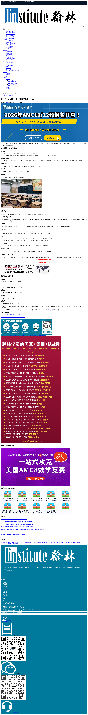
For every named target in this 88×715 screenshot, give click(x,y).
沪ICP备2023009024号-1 (18, 612)
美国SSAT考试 (9, 69)
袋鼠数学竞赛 (38, 542)
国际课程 (5, 39)
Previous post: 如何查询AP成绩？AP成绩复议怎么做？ (13, 335)
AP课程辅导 (8, 44)
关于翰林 (5, 586)
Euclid (21, 543)
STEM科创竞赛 (9, 55)
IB (61, 542)
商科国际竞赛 (9, 54)
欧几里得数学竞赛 (25, 542)
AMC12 (56, 542)
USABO (43, 542)
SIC (19, 543)
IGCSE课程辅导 (9, 46)
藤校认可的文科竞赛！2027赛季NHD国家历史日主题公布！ (12, 531)
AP (10, 542)
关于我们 (5, 77)
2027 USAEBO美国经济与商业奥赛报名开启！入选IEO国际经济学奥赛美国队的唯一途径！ (17, 524)
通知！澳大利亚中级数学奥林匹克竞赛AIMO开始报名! (13, 317)
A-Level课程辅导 (9, 40)
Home (2, 95)
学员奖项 (8, 79)
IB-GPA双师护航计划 (10, 43)
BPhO (69, 542)
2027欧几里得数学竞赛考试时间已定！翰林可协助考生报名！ (12, 537)
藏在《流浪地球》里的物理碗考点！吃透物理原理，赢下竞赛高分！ (13, 534)
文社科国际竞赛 (9, 57)
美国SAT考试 (9, 64)
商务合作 (8, 88)
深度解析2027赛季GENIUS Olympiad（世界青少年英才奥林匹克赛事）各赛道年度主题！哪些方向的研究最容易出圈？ (23, 529)
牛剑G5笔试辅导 (9, 62)
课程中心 (5, 594)
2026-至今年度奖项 (12, 80)
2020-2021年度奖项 (12, 84)
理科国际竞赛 (9, 53)
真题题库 (5, 582)
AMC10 (5, 542)
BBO (16, 542)
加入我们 (8, 87)
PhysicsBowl (65, 542)
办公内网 (5, 583)
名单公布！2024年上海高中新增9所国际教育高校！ (12, 314)
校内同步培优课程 (10, 35)
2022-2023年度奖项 (12, 83)
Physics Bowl (32, 542)
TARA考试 (8, 68)
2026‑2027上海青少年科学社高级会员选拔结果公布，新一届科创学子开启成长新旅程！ (17, 526)
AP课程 (11, 95)
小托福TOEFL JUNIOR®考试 (12, 70)
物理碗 (13, 542)
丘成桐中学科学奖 (77, 542)
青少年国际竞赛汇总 (10, 38)
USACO (52, 542)
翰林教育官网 (50, 310)
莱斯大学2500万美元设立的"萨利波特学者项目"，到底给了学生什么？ (14, 519)
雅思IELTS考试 (9, 66)
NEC (71, 542)
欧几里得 (83, 542)
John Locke (47, 542)
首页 (4, 28)
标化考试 (5, 61)
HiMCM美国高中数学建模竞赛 (11, 543)
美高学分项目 (9, 49)
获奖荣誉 (5, 591)
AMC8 (8, 542)
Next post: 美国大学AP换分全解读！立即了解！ (35, 335)
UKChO (2, 543)
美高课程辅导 (9, 47)
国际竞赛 (5, 50)
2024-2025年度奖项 (12, 81)
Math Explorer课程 (10, 36)
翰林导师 (8, 85)
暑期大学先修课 (9, 59)
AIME (59, 542)
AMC (2, 542)
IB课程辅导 (8, 42)
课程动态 (8, 76)
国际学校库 (5, 595)
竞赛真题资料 (9, 51)
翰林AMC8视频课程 (10, 31)
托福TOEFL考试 (9, 65)
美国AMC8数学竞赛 (10, 34)
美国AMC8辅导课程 (10, 32)
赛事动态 (8, 74)
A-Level (19, 542)
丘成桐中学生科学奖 (10, 58)
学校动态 (8, 73)
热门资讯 (5, 72)
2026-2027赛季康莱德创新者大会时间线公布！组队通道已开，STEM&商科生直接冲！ (17, 521)
